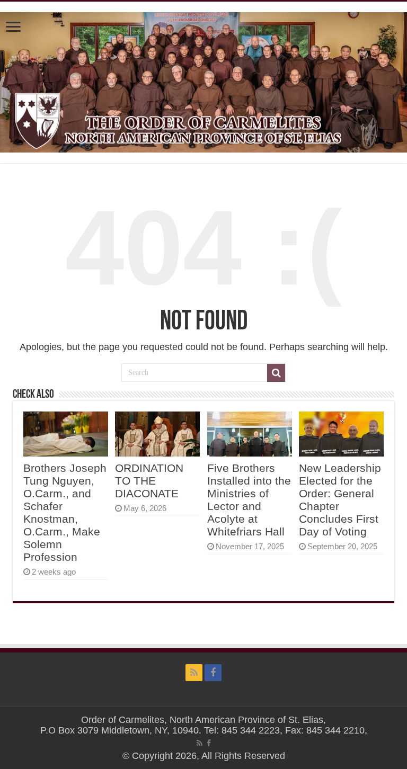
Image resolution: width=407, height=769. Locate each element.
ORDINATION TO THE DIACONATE (149, 480)
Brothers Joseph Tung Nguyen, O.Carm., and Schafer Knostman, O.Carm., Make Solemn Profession (65, 512)
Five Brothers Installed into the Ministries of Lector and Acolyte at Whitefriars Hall (249, 500)
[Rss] (193, 672)
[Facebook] (213, 672)
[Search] (276, 373)
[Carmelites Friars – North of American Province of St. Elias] (203, 80)
